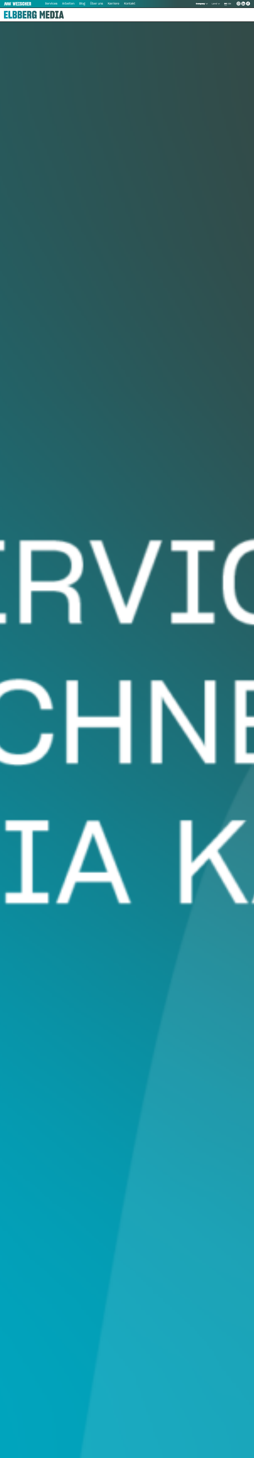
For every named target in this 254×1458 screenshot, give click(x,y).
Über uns (96, 3)
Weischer (12, 4)
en (229, 4)
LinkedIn (243, 3)
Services (51, 3)
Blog (82, 3)
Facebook (248, 3)
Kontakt (129, 3)
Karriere (113, 3)
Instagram (239, 3)
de (225, 4)
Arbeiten (68, 3)
